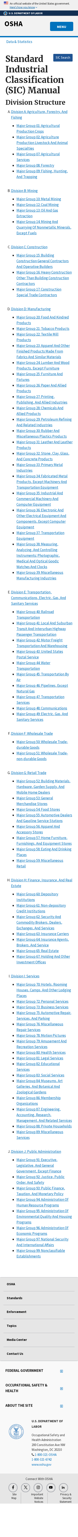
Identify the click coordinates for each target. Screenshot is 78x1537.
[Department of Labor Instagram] (38, 1487)
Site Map (13, 1496)
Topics (11, 1326)
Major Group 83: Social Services (40, 1075)
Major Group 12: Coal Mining (37, 204)
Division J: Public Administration (36, 1151)
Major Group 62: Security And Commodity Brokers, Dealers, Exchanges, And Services (39, 922)
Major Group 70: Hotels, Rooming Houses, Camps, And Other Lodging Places (43, 990)
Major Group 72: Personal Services (42, 1001)
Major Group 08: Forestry (35, 165)
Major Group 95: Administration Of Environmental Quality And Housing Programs (44, 1216)
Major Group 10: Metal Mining (38, 199)
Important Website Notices (37, 1498)
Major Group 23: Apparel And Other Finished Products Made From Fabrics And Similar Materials (43, 351)
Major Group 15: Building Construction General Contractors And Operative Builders (42, 261)
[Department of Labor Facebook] (13, 1487)
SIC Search (63, 57)
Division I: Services (25, 976)
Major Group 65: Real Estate (37, 950)
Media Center (17, 1340)
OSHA (13, 23)
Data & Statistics (19, 41)
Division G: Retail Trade (28, 772)
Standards (14, 1298)
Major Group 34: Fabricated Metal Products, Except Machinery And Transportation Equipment (42, 482)
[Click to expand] (39, 5)
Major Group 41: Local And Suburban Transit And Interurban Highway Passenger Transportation (44, 629)
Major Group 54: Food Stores (38, 809)
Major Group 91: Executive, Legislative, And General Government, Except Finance (38, 1165)
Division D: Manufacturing (31, 309)
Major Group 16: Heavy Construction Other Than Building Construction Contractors (44, 278)
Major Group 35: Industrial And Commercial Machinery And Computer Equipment (39, 499)
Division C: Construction (29, 247)
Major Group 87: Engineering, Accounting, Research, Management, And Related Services (44, 1115)
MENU (61, 26)
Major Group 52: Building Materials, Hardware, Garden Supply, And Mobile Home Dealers (43, 787)
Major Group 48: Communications (41, 708)
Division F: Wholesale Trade (32, 733)
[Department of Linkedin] (63, 1487)
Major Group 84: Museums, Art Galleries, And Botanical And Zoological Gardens (39, 1086)
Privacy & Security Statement (66, 1498)
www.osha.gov (41, 1464)
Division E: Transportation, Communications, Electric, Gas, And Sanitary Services (38, 598)
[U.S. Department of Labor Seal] (16, 1431)
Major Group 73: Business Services (42, 1007)
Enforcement (16, 1312)
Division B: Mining (24, 190)
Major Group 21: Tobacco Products (42, 328)
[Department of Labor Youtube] (50, 1487)
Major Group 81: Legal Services (39, 1058)
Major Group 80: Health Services (41, 1052)
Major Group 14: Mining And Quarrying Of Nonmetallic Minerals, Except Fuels (43, 227)
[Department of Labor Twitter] (25, 1487)
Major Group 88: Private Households (44, 1126)
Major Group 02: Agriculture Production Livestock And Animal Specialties (42, 143)
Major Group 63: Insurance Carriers (42, 933)
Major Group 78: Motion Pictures (41, 1035)
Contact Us (15, 1354)
